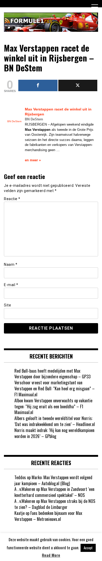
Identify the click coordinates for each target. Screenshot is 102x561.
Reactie (12, 199)
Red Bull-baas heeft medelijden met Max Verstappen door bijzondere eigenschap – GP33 (52, 374)
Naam (10, 264)
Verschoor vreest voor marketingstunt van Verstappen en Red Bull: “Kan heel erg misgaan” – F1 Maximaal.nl (54, 388)
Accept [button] (88, 547)
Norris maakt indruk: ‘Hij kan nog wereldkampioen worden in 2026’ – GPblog (54, 433)
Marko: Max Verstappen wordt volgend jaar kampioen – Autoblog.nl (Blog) (53, 480)
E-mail (11, 285)
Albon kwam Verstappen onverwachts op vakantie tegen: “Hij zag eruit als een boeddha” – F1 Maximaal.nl (53, 406)
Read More (51, 555)
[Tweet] (78, 85)
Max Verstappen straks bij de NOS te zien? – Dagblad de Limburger (54, 504)
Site (7, 305)
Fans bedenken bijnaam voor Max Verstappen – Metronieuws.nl (48, 516)
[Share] (38, 85)
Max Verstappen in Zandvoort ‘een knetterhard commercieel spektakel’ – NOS (54, 492)
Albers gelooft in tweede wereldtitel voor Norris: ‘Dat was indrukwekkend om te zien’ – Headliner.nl (54, 421)
